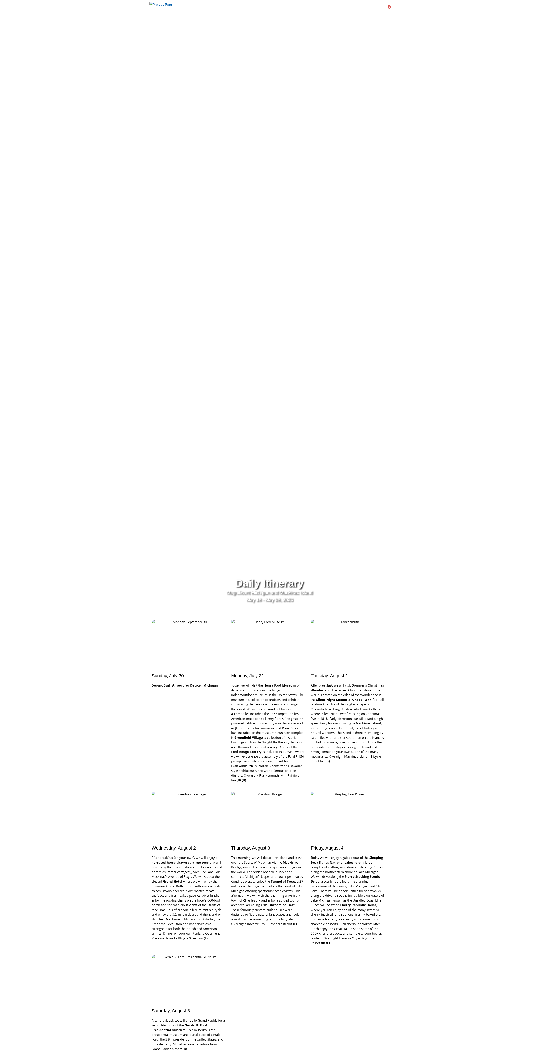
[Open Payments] (372, 8)
